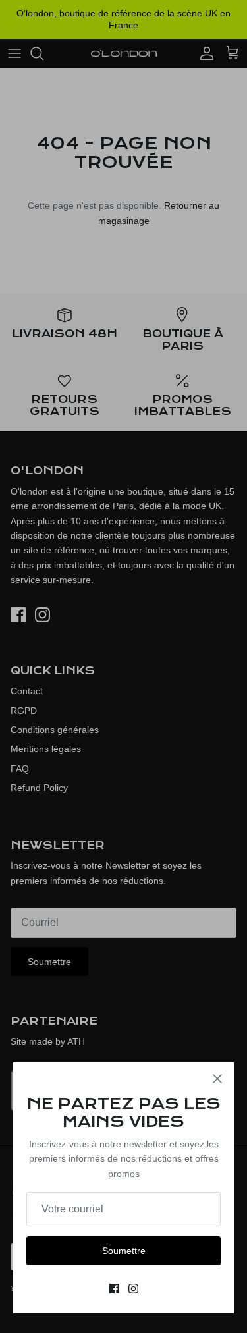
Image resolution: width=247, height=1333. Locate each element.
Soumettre (124, 1250)
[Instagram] (133, 1288)
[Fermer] (217, 1078)
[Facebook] (114, 1288)
